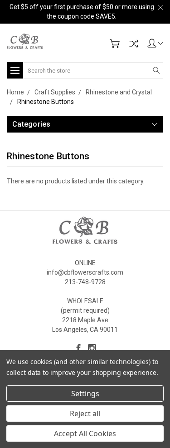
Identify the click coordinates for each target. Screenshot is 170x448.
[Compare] (134, 44)
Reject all (85, 413)
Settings (85, 394)
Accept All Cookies (85, 433)
